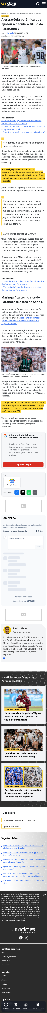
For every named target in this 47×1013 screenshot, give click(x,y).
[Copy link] (35, 492)
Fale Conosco (5, 965)
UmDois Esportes (10, 948)
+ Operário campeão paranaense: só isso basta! (23, 132)
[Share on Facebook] (16, 492)
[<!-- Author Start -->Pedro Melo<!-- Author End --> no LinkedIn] (4, 658)
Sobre (3, 953)
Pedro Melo (9, 33)
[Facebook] (21, 938)
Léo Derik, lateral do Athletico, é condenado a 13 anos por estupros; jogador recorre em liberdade (23, 874)
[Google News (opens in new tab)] (11, 482)
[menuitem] (6, 1006)
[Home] (8, 3)
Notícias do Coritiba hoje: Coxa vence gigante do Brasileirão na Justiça (23, 853)
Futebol (3, 976)
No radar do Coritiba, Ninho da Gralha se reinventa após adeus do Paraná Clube (24, 860)
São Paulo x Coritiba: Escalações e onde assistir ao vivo (23, 881)
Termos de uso (6, 961)
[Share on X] (22, 492)
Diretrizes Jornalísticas (9, 957)
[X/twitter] (26, 938)
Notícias (5, 972)
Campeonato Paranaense (13, 820)
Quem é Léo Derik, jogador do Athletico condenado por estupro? (24, 867)
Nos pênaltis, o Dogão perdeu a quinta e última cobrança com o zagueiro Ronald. (20, 320)
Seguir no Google (23, 464)
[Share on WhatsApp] (29, 492)
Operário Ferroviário (11, 826)
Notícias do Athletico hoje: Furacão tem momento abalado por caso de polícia (23, 846)
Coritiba (4, 984)
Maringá (31, 820)
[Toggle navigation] (44, 3)
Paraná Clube (5, 988)
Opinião (5, 999)
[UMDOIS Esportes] (23, 930)
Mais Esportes (6, 992)
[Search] (38, 4)
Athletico (4, 980)
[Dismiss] (42, 435)
